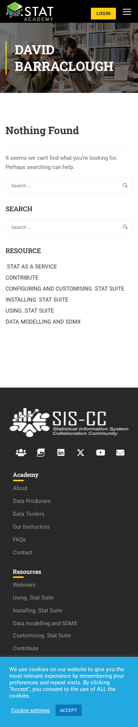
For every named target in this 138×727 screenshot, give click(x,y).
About (20, 488)
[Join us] (61, 453)
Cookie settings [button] (30, 710)
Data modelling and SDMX (45, 623)
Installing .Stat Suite (37, 610)
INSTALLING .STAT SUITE (37, 299)
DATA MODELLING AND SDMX (43, 321)
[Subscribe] (100, 453)
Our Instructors (31, 526)
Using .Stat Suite (33, 597)
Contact (22, 552)
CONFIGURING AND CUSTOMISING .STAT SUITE (65, 288)
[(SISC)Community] (21, 453)
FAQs (19, 539)
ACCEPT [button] (68, 710)
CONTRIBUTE (22, 277)
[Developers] (41, 453)
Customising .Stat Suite (42, 635)
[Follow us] (80, 453)
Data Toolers (29, 514)
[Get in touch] (120, 453)
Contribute (26, 648)
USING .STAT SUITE (30, 310)
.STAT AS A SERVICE (31, 266)
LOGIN (103, 13)
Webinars (24, 585)
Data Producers (32, 501)
